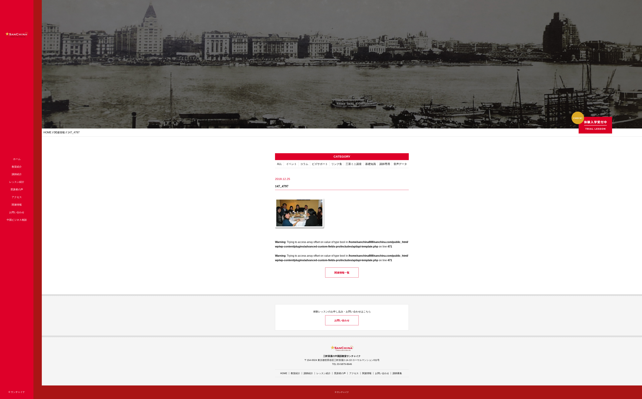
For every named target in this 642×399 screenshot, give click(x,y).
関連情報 (17, 204)
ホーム (17, 159)
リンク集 (336, 164)
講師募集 (397, 373)
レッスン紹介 (16, 181)
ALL (279, 164)
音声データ (400, 164)
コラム (304, 164)
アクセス (17, 197)
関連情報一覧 (341, 272)
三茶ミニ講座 (354, 164)
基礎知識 (370, 164)
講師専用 (384, 164)
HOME (47, 132)
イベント (291, 164)
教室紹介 (17, 166)
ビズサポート (320, 164)
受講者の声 (17, 189)
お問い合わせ (16, 212)
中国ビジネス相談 (17, 219)
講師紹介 (17, 174)
